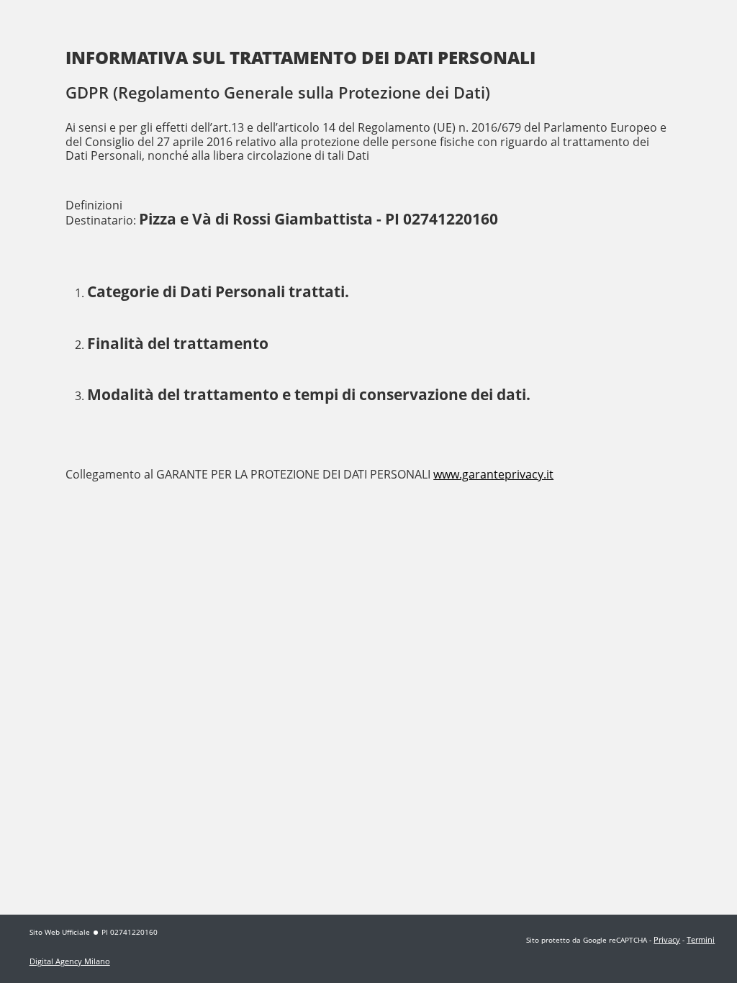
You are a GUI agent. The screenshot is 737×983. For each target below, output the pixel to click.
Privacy (667, 939)
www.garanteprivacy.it (493, 474)
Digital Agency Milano (70, 961)
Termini (701, 939)
